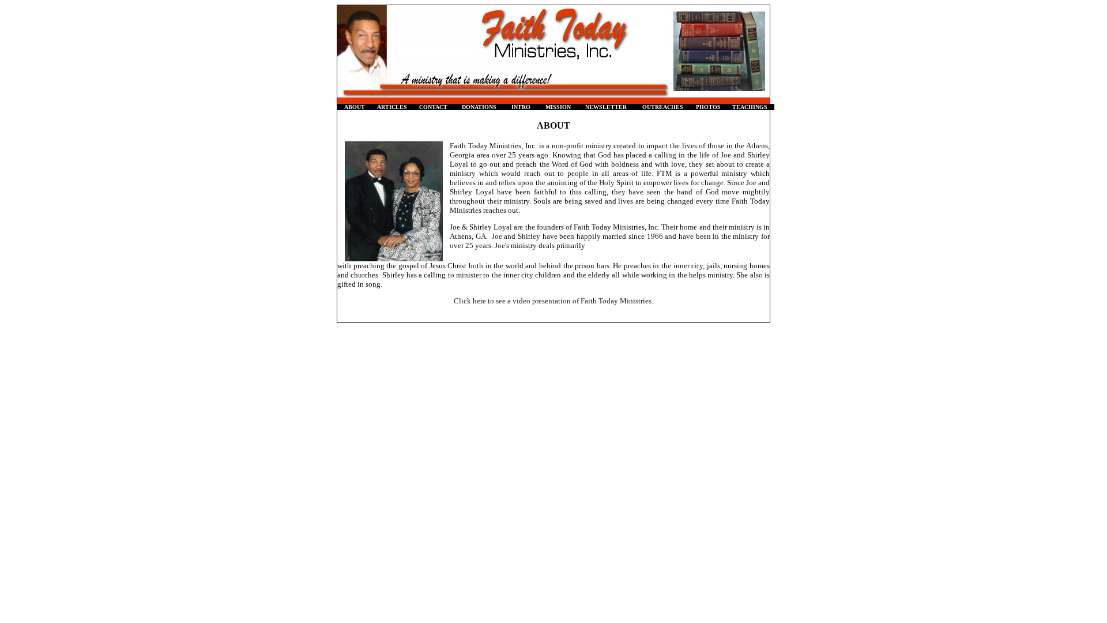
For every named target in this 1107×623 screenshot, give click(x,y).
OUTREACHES (662, 107)
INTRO (520, 107)
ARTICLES (392, 107)
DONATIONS (479, 107)
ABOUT (354, 107)
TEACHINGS (749, 107)
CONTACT (433, 107)
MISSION (558, 107)
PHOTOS (708, 107)
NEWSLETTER (606, 107)
